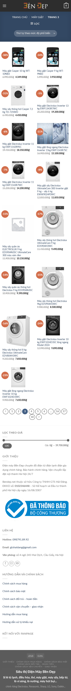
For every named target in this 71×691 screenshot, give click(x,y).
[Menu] (4, 6)
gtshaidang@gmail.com (23, 547)
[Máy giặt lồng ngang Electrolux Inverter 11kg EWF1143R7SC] (53, 133)
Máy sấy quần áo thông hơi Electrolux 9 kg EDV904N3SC (17, 288)
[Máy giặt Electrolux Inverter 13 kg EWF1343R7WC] (53, 94)
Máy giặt (38, 17)
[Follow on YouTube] (17, 563)
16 (57, 411)
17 (64, 411)
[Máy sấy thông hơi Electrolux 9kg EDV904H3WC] (53, 282)
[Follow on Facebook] (5, 563)
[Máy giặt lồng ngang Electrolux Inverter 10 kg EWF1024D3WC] (18, 377)
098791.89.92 (21, 539)
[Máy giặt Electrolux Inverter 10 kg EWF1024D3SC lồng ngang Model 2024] (53, 325)
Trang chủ (19, 17)
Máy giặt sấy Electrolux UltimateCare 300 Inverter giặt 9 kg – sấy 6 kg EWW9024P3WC (52, 190)
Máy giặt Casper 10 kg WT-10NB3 (16, 72)
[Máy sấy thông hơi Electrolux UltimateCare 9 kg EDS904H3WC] (53, 221)
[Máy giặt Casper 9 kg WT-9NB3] (53, 57)
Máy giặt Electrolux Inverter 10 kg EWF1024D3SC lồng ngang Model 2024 (53, 342)
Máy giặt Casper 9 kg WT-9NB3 (50, 72)
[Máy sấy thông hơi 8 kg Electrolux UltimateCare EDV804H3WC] (18, 331)
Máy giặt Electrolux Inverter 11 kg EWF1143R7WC (18, 183)
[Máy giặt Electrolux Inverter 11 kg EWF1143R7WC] (18, 170)
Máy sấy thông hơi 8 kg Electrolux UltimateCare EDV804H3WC (14, 353)
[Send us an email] (11, 563)
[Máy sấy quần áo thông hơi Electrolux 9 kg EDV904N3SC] (18, 275)
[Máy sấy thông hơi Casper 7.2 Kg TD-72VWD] (18, 95)
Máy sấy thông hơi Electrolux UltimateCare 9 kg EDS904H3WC (52, 243)
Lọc (7, 446)
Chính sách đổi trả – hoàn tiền (19, 599)
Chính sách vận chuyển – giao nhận (22, 606)
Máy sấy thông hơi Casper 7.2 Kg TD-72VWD (17, 110)
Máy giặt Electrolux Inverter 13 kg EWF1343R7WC (53, 107)
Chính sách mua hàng (14, 583)
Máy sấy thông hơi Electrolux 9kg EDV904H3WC (52, 302)
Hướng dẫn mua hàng (14, 614)
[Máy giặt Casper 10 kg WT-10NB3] (18, 57)
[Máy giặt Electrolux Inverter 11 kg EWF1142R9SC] (18, 132)
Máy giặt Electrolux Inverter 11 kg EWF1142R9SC (18, 145)
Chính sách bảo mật (13, 591)
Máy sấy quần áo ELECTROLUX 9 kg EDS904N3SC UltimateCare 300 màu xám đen (16, 251)
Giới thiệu (8, 662)
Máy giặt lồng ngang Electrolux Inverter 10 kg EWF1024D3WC (18, 394)
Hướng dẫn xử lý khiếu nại (17, 622)
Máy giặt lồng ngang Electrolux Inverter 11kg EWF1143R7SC (52, 149)
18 (32, 417)
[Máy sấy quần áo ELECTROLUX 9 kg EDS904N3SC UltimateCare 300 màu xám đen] (18, 224)
